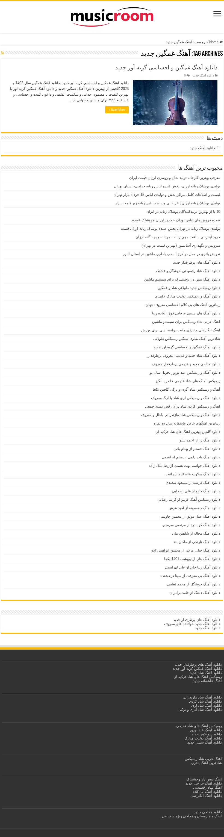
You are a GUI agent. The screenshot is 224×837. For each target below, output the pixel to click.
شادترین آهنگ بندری (206, 763)
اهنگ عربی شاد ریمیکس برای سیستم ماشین (186, 322)
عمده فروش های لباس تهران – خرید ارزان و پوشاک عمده (176, 220)
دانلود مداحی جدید (208, 812)
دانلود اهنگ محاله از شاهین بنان (196, 533)
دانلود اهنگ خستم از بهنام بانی (197, 449)
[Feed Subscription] (2, 53)
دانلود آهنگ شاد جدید (206, 673)
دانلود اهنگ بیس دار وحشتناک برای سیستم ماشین (182, 279)
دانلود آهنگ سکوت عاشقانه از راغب (193, 474)
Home (214, 42)
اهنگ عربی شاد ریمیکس (203, 759)
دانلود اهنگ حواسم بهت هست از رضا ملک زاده (184, 466)
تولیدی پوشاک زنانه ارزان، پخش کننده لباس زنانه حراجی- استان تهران (167, 186)
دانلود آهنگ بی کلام (207, 791)
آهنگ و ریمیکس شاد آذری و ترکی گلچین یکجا (186, 389)
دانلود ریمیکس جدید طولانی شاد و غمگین (189, 288)
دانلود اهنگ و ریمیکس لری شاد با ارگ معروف (185, 398)
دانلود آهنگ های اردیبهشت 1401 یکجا (192, 559)
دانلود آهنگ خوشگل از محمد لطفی (193, 584)
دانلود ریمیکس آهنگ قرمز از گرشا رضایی (189, 499)
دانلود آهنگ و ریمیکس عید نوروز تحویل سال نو (185, 372)
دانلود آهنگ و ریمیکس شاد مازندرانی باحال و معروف (180, 415)
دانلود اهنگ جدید (207, 628)
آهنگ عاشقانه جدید (207, 681)
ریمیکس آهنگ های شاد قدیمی (198, 726)
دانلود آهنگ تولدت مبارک (203, 738)
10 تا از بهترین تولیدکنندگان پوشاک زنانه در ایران (183, 212)
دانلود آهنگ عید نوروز (205, 730)
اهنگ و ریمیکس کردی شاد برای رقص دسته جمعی (182, 406)
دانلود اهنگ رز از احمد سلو (199, 440)
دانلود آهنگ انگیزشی (206, 796)
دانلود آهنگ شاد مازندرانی (202, 697)
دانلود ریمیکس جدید (206, 734)
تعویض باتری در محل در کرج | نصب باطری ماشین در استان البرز (171, 254)
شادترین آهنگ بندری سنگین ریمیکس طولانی (186, 339)
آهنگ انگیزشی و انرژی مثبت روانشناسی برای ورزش (180, 330)
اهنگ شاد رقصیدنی (207, 787)
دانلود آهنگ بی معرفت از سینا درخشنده (190, 576)
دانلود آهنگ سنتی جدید (204, 742)
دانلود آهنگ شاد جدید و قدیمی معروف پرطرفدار (184, 355)
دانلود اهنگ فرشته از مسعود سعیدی (193, 483)
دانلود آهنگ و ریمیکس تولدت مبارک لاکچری (187, 296)
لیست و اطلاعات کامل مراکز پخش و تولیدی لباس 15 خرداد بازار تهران (167, 195)
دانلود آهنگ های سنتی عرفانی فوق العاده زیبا (186, 313)
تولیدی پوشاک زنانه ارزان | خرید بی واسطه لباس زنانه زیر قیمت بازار (167, 203)
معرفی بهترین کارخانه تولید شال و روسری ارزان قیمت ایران (174, 178)
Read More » (116, 110)
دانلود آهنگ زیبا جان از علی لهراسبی (192, 567)
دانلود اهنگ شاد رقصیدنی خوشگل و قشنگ (188, 271)
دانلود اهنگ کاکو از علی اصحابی (196, 491)
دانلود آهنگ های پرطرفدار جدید (196, 262)
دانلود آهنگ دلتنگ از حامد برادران (195, 593)
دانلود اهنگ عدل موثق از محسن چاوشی (190, 516)
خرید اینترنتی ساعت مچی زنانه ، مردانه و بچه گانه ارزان (177, 237)
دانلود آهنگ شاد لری (206, 705)
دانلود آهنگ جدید (203, 75)
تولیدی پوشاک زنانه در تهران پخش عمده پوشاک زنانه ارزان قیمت (170, 228)
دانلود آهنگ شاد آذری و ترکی (200, 710)
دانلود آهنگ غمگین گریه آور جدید (197, 669)
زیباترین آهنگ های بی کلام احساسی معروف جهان (183, 305)
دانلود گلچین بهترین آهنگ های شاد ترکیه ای (187, 432)
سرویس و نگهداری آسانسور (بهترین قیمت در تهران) (181, 245)
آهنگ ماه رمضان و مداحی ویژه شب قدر (191, 816)
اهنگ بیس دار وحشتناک (203, 779)
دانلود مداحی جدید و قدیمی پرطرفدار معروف (186, 364)
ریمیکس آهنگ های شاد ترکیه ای (197, 677)
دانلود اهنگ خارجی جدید (203, 783)
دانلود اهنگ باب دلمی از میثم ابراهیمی (191, 457)
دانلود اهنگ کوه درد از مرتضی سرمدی (191, 525)
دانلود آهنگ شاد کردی (205, 701)
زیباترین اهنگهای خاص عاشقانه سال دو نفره (187, 423)
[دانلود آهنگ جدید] (112, 15)
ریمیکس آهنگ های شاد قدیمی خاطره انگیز (187, 381)
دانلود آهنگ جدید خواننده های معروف (191, 624)
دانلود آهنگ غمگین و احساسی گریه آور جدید (166, 67)
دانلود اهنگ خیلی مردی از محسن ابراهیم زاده (185, 550)
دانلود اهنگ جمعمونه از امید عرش (194, 508)
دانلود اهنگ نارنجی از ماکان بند (196, 542)
